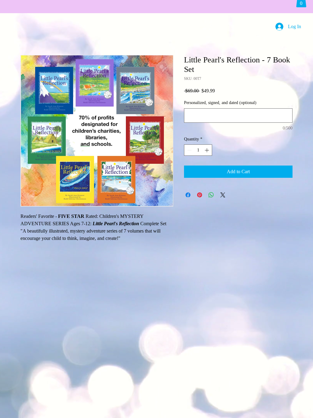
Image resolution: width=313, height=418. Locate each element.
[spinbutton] (198, 150)
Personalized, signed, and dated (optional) (220, 102)
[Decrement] (189, 150)
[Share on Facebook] (188, 195)
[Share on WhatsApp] (211, 195)
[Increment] (207, 150)
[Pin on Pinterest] (199, 195)
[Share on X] (222, 195)
